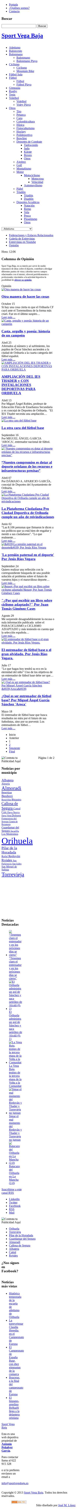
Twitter (13, 1202)
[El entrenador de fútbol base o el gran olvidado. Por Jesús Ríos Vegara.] (27, 642)
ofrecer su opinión (23, 280)
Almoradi (11, 788)
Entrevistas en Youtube (22, 242)
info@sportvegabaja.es (14, 1483)
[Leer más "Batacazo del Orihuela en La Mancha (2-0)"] (16, 1162)
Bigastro (16, 799)
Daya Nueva (13, 812)
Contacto (14, 11)
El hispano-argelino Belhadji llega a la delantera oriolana (14, 1407)
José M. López (67, 1505)
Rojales (7, 860)
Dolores (16, 815)
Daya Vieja (6, 815)
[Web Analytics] (18, 1502)
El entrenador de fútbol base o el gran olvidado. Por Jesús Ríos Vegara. (26, 654)
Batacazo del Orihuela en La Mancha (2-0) (14, 1175)
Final (12, 751)
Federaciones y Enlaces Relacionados (31, 235)
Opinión (14, 245)
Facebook (15, 1205)
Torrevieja (12, 874)
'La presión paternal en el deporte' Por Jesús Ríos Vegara (27, 557)
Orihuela (17, 841)
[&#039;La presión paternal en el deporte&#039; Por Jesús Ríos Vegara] (27, 547)
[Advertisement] (20, 896)
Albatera (7, 780)
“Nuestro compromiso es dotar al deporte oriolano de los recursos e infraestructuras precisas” (26, 466)
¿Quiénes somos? (19, 8)
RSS (11, 1209)
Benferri (7, 796)
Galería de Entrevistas (22, 238)
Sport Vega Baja (33, 1492)
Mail (11, 1212)
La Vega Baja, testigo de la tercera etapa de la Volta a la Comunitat (15, 1076)
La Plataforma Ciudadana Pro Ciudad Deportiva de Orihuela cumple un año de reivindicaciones (27, 513)
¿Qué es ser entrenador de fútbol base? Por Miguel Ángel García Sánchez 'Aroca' (26, 700)
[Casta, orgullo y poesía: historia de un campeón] (27, 324)
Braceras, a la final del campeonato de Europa (16, 1386)
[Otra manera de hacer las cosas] (21, 289)
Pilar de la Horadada (9, 850)
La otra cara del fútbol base (22, 428)
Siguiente (14, 748)
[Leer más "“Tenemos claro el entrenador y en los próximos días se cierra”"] (16, 954)
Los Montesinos (9, 834)
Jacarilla (14, 831)
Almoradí (14, 1242)
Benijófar (6, 799)
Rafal (4, 856)
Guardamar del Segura (10, 829)
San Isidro (16, 863)
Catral (16, 808)
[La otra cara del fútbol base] (18, 420)
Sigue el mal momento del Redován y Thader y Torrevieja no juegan (15, 1128)
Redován (14, 856)
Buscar (42, 26)
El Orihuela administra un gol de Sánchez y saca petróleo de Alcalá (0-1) (15, 1025)
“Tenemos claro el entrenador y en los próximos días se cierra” (15, 968)
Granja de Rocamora (9, 823)
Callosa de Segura (9, 805)
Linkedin (14, 1199)
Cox (4, 812)
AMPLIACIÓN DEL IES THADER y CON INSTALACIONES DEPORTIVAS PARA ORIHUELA (20, 385)
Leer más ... (8, 317)
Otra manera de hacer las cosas (25, 296)
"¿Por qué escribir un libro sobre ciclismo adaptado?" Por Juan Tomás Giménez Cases (26, 604)
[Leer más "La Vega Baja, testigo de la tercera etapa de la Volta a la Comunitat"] (16, 1062)
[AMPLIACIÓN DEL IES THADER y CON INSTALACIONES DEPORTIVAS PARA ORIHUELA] (27, 369)
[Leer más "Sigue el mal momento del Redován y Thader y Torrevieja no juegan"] (16, 1112)
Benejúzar (6, 792)
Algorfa (5, 783)
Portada (13, 4)
